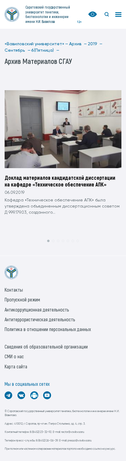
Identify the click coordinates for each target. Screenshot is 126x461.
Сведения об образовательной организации (46, 346)
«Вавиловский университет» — (36, 44)
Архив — (78, 44)
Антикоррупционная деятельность (37, 309)
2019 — (95, 44)
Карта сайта (16, 366)
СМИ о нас (14, 356)
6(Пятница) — (45, 50)
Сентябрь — (17, 50)
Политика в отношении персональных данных (48, 329)
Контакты (14, 290)
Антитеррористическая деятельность (40, 319)
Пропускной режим (22, 299)
